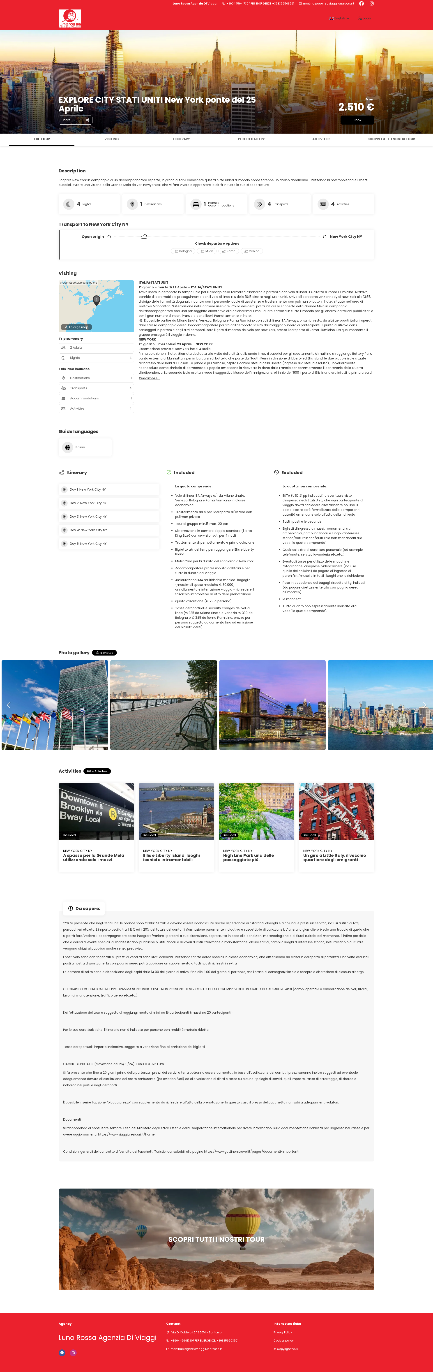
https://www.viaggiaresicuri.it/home (126, 1134)
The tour (42, 139)
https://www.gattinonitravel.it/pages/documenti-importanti (251, 1151)
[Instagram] (371, 3)
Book (357, 120)
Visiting (111, 139)
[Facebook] (361, 3)
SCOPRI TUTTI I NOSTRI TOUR (391, 139)
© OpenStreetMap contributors (78, 282)
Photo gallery (251, 139)
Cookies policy (284, 1340)
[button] (4, 139)
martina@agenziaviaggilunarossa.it (328, 3)
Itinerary (181, 139)
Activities (321, 139)
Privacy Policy (283, 1332)
